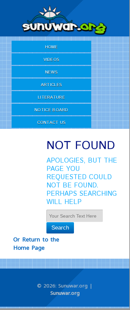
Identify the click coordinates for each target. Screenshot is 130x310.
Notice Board (51, 110)
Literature (51, 97)
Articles (51, 85)
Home (51, 47)
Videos (51, 60)
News (51, 72)
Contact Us (51, 123)
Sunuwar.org (65, 292)
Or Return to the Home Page (36, 243)
